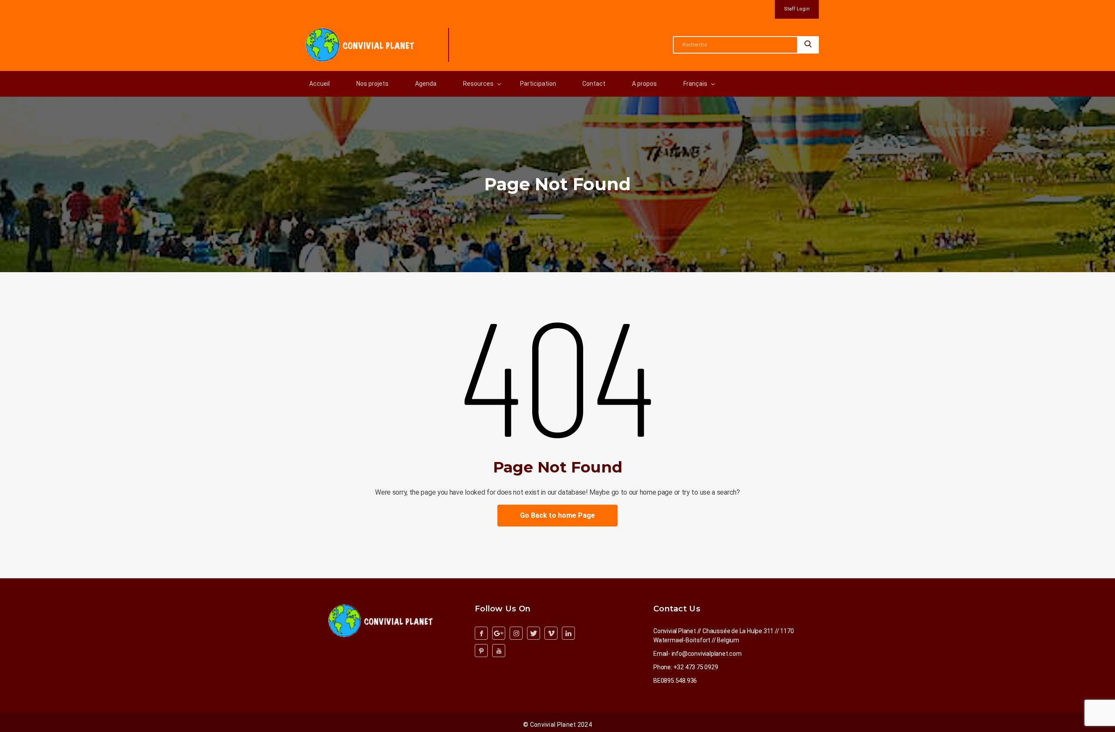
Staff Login (797, 9)
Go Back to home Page (557, 515)
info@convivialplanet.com (707, 653)
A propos (644, 83)
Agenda (425, 83)
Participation (538, 83)
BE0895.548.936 (675, 680)
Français (695, 83)
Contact (593, 83)
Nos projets (372, 83)
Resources (478, 83)
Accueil (319, 83)
